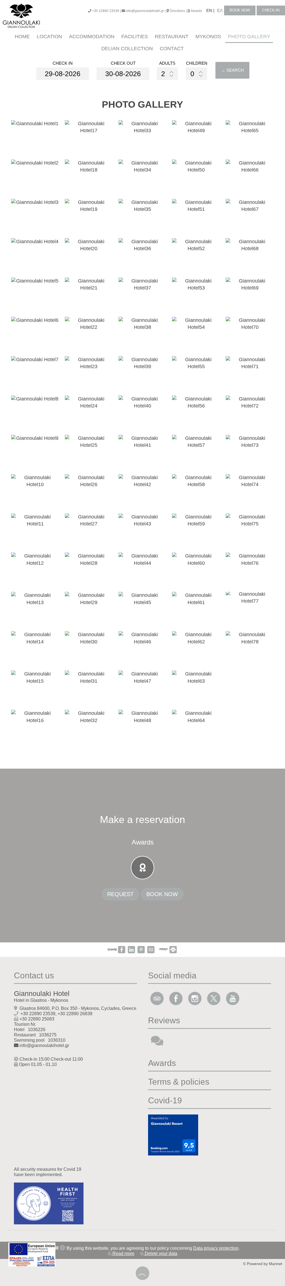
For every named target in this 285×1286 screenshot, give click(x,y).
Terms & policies (178, 1081)
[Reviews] (157, 1043)
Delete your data (160, 1253)
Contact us (34, 975)
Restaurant (171, 36)
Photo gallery (249, 36)
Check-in (270, 10)
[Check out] (123, 73)
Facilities (134, 36)
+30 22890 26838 (75, 1013)
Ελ (220, 10)
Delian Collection (127, 48)
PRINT (164, 949)
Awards (196, 11)
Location (49, 36)
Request (120, 894)
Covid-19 (165, 1100)
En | (210, 10)
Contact (172, 48)
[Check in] (63, 73)
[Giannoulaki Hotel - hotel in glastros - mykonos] (21, 15)
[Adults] (167, 73)
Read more (122, 1253)
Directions (177, 11)
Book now (240, 10)
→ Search (232, 70)
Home (22, 36)
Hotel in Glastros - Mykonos (41, 1000)
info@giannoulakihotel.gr (144, 11)
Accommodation (91, 36)
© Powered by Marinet (262, 1264)
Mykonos (208, 36)
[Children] (196, 73)
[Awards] (142, 869)
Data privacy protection (216, 1248)
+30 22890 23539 (38, 1013)
